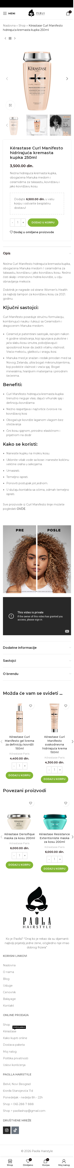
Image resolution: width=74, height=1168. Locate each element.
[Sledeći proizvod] (14, 38)
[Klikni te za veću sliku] (10, 105)
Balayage (9, 999)
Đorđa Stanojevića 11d (18, 1091)
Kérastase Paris (19, 753)
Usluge (8, 985)
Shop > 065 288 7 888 (18, 1104)
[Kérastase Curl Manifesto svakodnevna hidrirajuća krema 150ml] (54, 716)
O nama (8, 972)
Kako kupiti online (15, 1038)
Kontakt (8, 1005)
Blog (6, 979)
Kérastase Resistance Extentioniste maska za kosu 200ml (54, 838)
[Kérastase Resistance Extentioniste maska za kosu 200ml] (54, 814)
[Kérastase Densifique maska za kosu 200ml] (19, 814)
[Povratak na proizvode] (10, 38)
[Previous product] (5, 38)
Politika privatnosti (15, 1058)
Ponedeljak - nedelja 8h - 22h (23, 1097)
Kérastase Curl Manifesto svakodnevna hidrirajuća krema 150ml (54, 744)
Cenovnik (9, 992)
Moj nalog (10, 1051)
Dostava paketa (14, 1045)
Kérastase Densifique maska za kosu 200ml (19, 836)
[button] (7, 79)
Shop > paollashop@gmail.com (24, 1111)
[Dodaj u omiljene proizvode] (30, 705)
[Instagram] (6, 1130)
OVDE (21, 509)
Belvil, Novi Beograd (17, 1084)
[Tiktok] (15, 1130)
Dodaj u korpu (43, 222)
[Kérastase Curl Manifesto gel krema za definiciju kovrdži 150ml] (19, 716)
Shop (22, 25)
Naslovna (9, 25)
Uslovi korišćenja (14, 1065)
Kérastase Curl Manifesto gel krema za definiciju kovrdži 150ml (19, 742)
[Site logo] (37, 13)
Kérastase (14, 1030)
